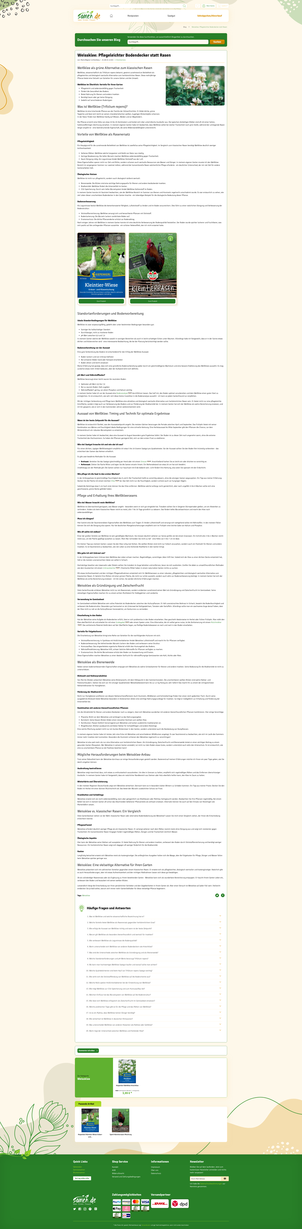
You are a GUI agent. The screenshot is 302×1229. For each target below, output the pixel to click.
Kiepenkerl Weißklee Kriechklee (127, 1086)
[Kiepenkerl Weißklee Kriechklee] (127, 1071)
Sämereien (77, 1167)
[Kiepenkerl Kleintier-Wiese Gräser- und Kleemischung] (90, 1120)
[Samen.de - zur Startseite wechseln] (89, 16)
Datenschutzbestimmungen (211, 1183)
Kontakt (115, 1167)
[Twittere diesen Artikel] (218, 895)
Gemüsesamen (79, 1170)
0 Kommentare (120, 60)
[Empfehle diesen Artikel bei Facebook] (223, 895)
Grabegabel (120, 622)
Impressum (155, 1167)
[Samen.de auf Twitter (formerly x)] (74, 1209)
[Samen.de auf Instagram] (85, 1209)
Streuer (144, 461)
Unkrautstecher (109, 568)
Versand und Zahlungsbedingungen (126, 1177)
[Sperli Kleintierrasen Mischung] (120, 1120)
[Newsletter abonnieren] (225, 1178)
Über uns (154, 1170)
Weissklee (86, 895)
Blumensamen (79, 1172)
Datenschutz (156, 1173)
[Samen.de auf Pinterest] (90, 1209)
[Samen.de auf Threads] (97, 1209)
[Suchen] (184, 6)
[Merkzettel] (197, 6)
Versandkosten (146, 1225)
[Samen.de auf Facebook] (79, 1209)
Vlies (113, 481)
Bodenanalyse (122, 393)
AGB (114, 1170)
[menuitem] (148, 6)
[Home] (111, 16)
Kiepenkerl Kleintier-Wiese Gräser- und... (90, 1135)
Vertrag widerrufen (82, 1178)
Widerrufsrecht (118, 1173)
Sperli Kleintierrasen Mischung (121, 1134)
